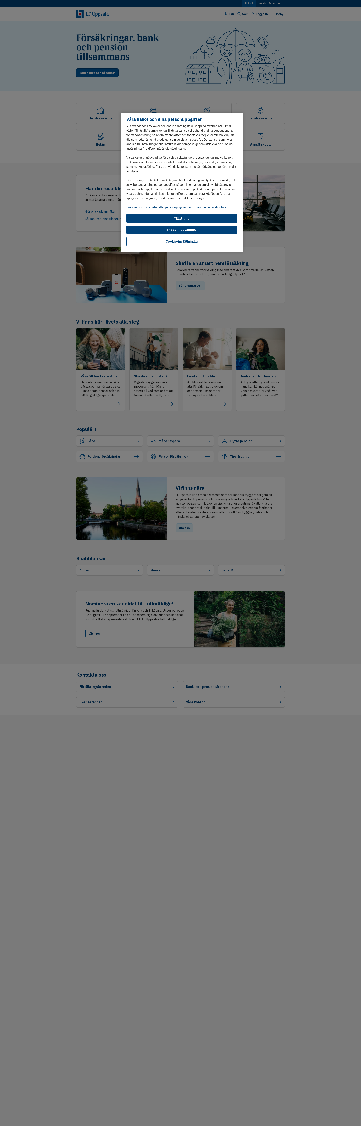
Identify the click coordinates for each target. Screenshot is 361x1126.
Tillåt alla (182, 218)
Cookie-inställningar (182, 241)
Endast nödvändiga (182, 230)
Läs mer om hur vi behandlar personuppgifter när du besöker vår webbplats (176, 207)
